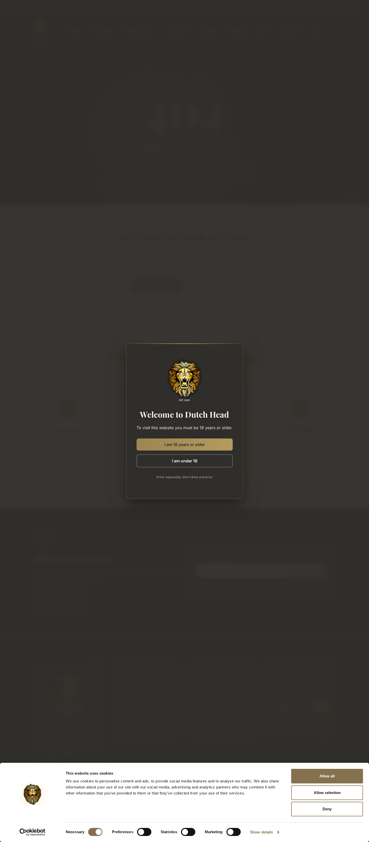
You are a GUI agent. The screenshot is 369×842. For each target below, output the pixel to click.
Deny (327, 809)
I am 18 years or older (184, 444)
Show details (261, 832)
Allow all (327, 776)
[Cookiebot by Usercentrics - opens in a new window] (32, 832)
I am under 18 (184, 460)
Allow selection (327, 792)
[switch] (144, 832)
